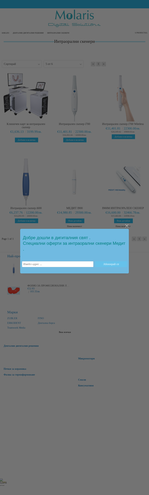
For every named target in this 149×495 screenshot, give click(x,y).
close (126, 226)
